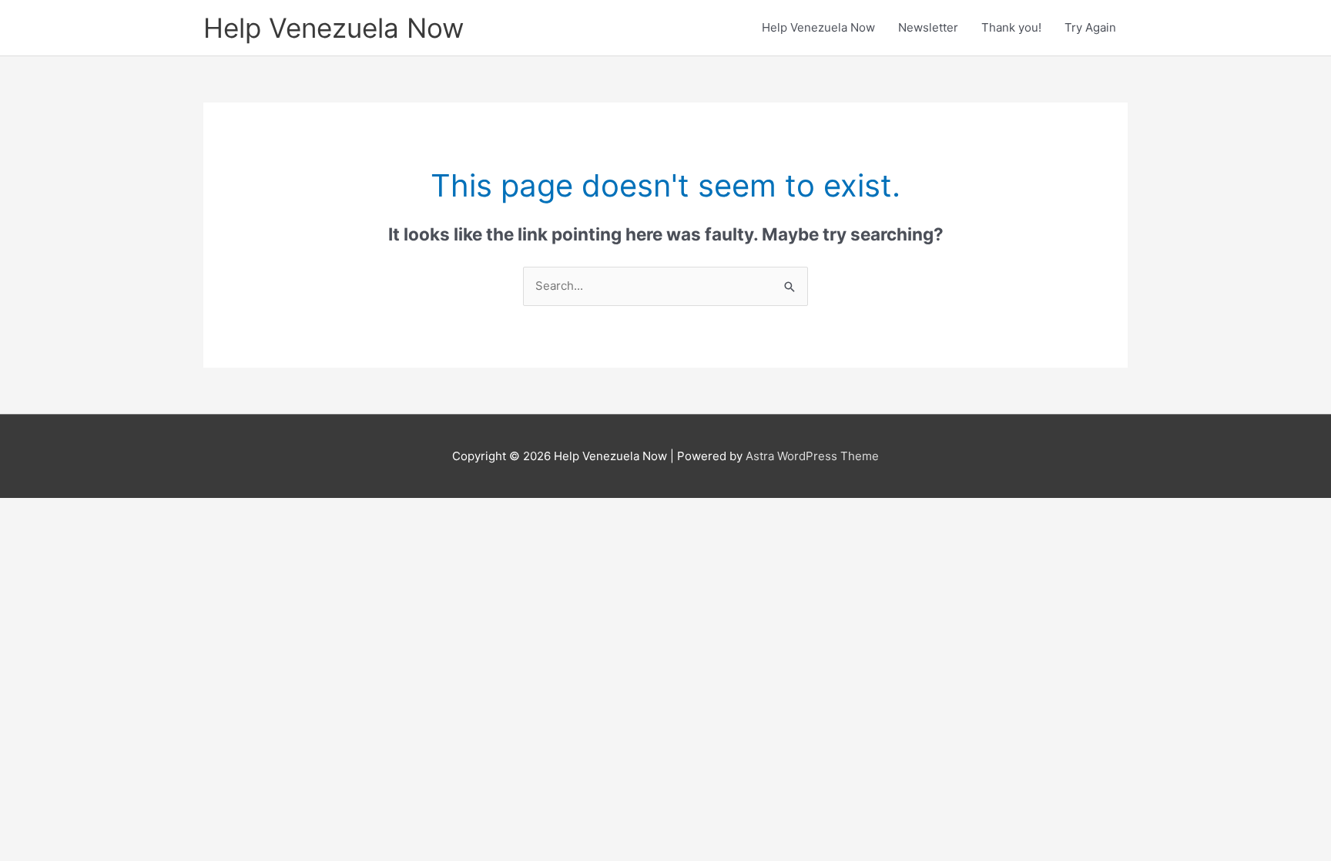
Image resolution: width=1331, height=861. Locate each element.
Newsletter (928, 27)
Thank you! (1011, 27)
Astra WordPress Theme (812, 456)
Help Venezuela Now (333, 28)
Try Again (1090, 27)
